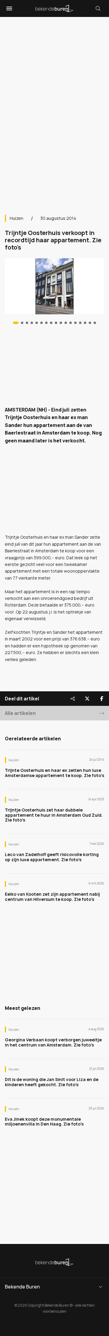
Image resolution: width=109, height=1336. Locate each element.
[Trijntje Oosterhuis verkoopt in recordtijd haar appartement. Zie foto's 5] (41, 323)
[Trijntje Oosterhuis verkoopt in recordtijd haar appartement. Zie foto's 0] (15, 323)
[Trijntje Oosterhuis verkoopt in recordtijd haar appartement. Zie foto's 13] (80, 323)
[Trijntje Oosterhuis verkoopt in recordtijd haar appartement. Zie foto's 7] (51, 323)
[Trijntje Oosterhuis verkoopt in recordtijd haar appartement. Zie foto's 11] (70, 323)
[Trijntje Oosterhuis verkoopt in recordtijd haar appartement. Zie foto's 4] (36, 323)
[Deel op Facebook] (101, 698)
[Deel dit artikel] (72, 698)
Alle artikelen (20, 713)
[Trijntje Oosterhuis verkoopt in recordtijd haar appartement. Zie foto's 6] (46, 323)
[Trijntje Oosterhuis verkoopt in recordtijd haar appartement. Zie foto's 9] (61, 323)
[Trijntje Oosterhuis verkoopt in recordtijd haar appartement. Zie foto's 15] (90, 323)
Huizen (16, 218)
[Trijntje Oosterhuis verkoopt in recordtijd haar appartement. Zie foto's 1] (22, 323)
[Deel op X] (87, 698)
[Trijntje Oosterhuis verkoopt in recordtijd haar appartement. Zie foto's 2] (27, 323)
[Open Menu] (8, 8)
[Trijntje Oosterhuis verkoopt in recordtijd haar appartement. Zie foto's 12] (75, 323)
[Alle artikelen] (95, 323)
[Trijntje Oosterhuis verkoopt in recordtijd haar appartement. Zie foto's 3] (32, 323)
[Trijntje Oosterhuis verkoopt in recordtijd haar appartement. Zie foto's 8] (56, 323)
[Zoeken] (98, 8)
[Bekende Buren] (54, 8)
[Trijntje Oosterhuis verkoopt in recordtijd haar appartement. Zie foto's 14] (85, 323)
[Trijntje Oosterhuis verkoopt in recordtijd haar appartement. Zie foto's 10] (65, 323)
